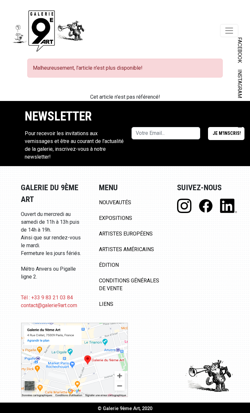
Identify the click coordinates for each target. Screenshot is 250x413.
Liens (106, 304)
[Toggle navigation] (229, 30)
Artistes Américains (126, 249)
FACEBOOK (240, 50)
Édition (109, 265)
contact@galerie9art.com (49, 305)
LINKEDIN (240, 116)
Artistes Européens (126, 234)
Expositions (115, 218)
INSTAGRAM (240, 83)
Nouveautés (115, 202)
